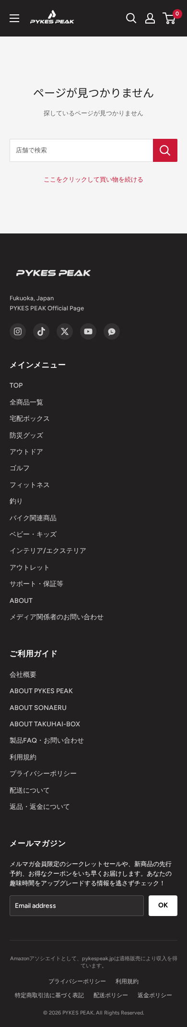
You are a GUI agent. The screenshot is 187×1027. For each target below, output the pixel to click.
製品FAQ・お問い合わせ (47, 740)
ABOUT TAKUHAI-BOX (45, 724)
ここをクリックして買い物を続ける (93, 179)
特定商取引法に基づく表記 (49, 995)
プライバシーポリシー (43, 774)
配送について (30, 790)
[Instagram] (18, 331)
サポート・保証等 (36, 584)
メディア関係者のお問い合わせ (57, 617)
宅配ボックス (30, 419)
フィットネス (30, 485)
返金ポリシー (155, 995)
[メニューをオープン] (14, 18)
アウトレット (30, 567)
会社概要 (23, 675)
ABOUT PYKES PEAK (41, 691)
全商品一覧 (26, 402)
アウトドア (26, 452)
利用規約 (23, 757)
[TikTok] (41, 331)
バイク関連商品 (33, 518)
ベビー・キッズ (33, 534)
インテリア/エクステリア (48, 551)
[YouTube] (88, 331)
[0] (169, 18)
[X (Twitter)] (65, 331)
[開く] (131, 18)
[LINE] (112, 331)
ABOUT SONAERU (38, 708)
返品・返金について (40, 807)
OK (163, 905)
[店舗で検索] (165, 150)
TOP (16, 385)
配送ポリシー (111, 995)
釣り (16, 501)
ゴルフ (20, 468)
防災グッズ (26, 435)
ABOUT (21, 601)
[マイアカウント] (150, 18)
